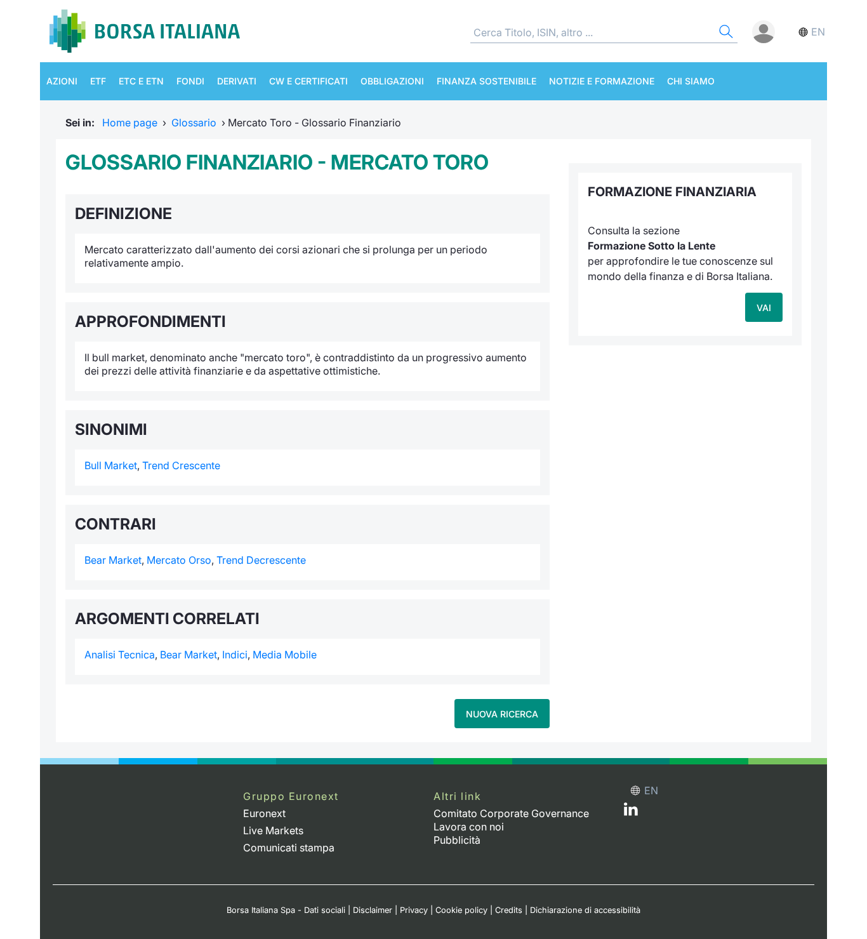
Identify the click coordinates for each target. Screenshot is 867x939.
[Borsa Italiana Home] (145, 31)
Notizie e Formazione (601, 81)
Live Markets (273, 830)
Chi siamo (691, 81)
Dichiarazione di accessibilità (585, 910)
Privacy (414, 910)
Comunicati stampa (288, 847)
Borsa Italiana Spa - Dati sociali (286, 910)
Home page (129, 122)
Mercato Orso (179, 560)
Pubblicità (457, 840)
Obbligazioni (392, 81)
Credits (508, 910)
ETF (98, 81)
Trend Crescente (181, 465)
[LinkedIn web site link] (631, 812)
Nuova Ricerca (502, 714)
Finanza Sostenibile (486, 81)
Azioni (61, 81)
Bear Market (113, 560)
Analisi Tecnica (119, 654)
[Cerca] (725, 33)
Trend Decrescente (261, 560)
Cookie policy (461, 910)
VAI (764, 307)
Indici (235, 654)
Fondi (190, 81)
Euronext (264, 813)
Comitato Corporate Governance (511, 813)
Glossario (193, 122)
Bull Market (110, 465)
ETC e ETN (141, 81)
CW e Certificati (308, 81)
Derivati (236, 81)
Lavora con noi (469, 826)
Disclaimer (372, 910)
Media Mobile (285, 654)
